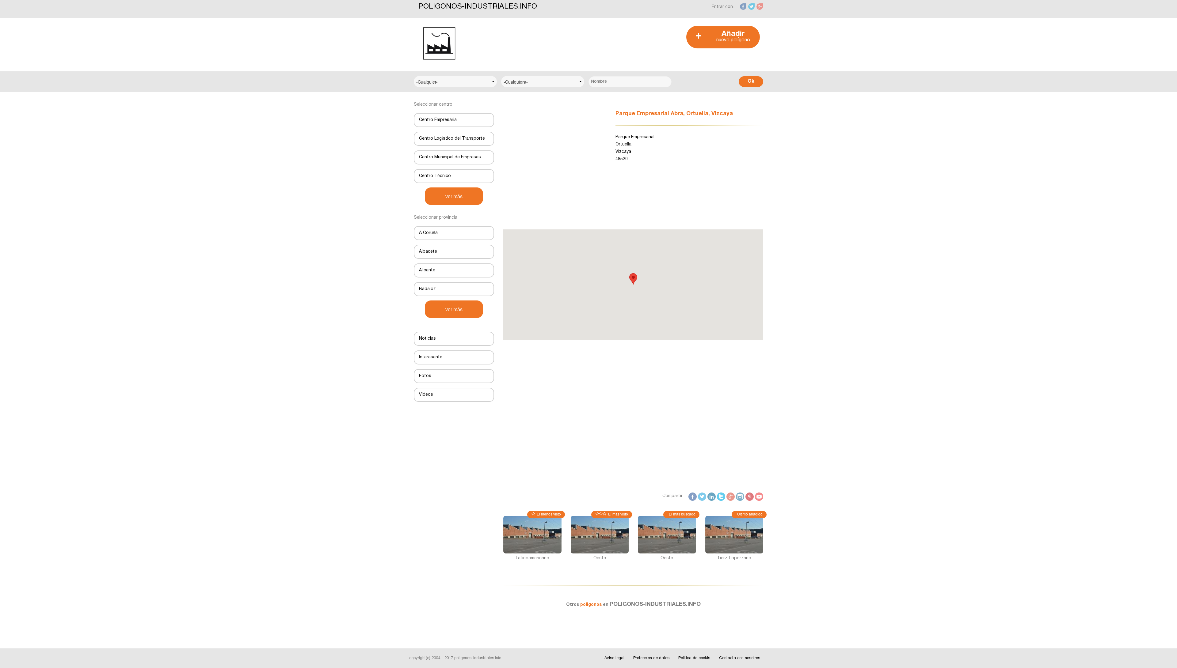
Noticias (427, 339)
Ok (751, 81)
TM (721, 496)
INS (740, 496)
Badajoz (427, 289)
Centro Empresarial (438, 120)
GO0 (731, 496)
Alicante (427, 270)
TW (702, 496)
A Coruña (428, 233)
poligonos (591, 605)
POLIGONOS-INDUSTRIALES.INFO (477, 6)
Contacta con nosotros (739, 658)
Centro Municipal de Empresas (450, 157)
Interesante (430, 357)
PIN (750, 496)
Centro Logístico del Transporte (452, 139)
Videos (426, 395)
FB (694, 496)
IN (714, 496)
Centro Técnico (435, 176)
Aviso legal (614, 658)
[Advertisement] (585, 39)
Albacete (428, 252)
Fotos (425, 376)
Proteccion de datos (651, 658)
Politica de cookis (694, 658)
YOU (759, 496)
